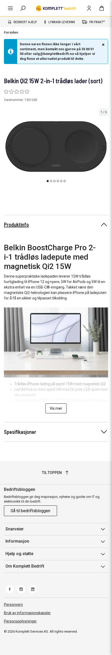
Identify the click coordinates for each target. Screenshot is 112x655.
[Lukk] (102, 44)
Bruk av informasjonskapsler (27, 613)
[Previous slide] (8, 147)
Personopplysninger (20, 621)
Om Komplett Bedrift (24, 566)
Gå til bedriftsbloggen (30, 510)
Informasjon (17, 541)
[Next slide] (103, 147)
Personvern (13, 604)
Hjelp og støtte (19, 553)
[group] (56, 146)
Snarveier (14, 528)
